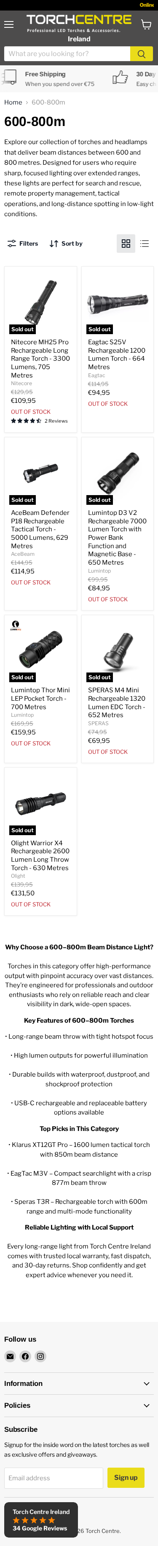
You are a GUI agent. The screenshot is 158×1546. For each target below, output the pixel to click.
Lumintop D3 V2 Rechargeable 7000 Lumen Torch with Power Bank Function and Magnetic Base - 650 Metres (117, 537)
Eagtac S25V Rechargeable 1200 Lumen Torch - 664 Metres (116, 354)
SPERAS (98, 723)
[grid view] (126, 243)
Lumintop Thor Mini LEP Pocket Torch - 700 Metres (40, 698)
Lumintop (99, 571)
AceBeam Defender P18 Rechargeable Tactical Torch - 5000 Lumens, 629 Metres (40, 529)
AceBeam (23, 554)
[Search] (141, 53)
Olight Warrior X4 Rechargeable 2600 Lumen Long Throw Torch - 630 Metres (40, 855)
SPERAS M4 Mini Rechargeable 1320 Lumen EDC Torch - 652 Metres (116, 702)
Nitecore (21, 383)
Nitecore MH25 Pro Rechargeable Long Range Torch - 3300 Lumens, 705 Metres (40, 358)
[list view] (144, 243)
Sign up (126, 1478)
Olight (18, 876)
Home (13, 102)
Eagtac (96, 375)
